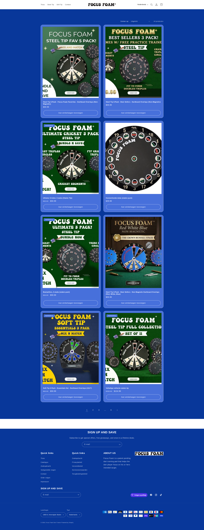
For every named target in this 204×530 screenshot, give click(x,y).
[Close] (131, 242)
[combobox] (102, 269)
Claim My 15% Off (102, 277)
